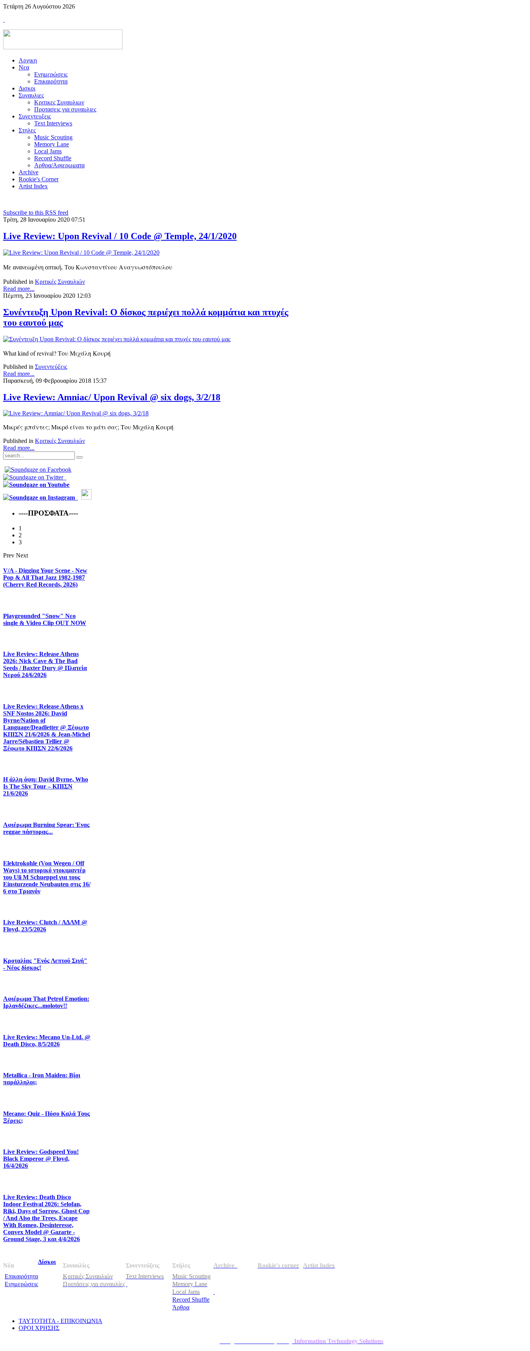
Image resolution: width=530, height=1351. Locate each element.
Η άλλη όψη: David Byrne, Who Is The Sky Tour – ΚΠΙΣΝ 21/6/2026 (45, 786)
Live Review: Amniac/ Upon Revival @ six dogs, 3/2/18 (111, 397)
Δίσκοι (47, 1262)
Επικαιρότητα (21, 1276)
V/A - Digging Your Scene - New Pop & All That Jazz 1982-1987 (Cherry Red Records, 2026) (45, 577)
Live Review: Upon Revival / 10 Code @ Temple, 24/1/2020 (120, 236)
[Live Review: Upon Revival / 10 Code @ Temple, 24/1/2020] (81, 252)
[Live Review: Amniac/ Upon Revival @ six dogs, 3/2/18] (76, 413)
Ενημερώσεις (21, 1284)
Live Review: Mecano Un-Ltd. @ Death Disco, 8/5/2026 (46, 1040)
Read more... (19, 288)
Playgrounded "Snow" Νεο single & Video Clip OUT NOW (44, 619)
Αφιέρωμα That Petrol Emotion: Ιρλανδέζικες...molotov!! (46, 1002)
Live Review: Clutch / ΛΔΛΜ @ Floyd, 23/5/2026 (45, 926)
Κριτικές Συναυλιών (60, 281)
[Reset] (79, 457)
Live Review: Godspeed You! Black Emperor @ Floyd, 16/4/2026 (41, 1158)
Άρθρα (180, 1307)
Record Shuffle (191, 1299)
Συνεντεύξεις (51, 366)
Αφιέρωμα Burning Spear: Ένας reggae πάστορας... (46, 828)
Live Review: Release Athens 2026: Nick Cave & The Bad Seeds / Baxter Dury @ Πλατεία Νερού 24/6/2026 (45, 664)
